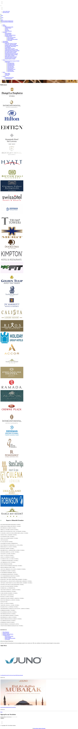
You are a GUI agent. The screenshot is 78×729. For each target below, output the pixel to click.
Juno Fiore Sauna (10, 66)
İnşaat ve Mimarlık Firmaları (12, 39)
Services (6, 28)
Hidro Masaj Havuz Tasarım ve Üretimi (12, 50)
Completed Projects (8, 36)
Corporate (4, 25)
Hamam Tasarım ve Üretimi (10, 58)
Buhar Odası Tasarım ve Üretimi (11, 43)
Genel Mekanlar (8, 47)
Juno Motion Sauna (10, 63)
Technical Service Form (9, 77)
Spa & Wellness (5, 42)
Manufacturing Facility (9, 26)
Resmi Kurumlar (10, 38)
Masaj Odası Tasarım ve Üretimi (11, 56)
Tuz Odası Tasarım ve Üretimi (10, 57)
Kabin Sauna (7, 61)
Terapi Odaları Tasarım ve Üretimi (11, 54)
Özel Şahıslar (9, 40)
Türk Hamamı (5, 41)
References (5, 32)
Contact (4, 76)
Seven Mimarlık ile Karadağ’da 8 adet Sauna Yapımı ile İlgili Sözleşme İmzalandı (11, 675)
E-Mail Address (3, 716)
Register (2, 718)
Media (4, 72)
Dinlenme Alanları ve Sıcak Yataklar (11, 45)
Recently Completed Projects (10, 35)
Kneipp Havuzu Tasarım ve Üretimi (11, 53)
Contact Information (8, 78)
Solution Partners (8, 27)
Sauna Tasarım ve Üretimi (9, 55)
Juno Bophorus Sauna (11, 69)
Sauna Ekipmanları (10, 71)
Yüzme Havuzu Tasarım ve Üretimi (11, 49)
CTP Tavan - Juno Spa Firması (10, 44)
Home (4, 24)
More (1, 712)
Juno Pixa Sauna (10, 68)
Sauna (4, 59)
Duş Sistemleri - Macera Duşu (10, 46)
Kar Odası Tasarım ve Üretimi (10, 52)
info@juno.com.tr (6, 12)
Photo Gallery (7, 73)
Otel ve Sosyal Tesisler (11, 37)
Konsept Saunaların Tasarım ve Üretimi (12, 60)
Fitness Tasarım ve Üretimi (10, 48)
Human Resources (8, 31)
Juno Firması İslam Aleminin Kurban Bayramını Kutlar (8, 707)
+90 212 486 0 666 (6, 11)
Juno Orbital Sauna (10, 62)
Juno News (7, 75)
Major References (8, 33)
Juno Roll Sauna (10, 70)
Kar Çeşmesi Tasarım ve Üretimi (11, 51)
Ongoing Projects (8, 34)
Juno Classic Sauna (10, 67)
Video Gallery (7, 74)
